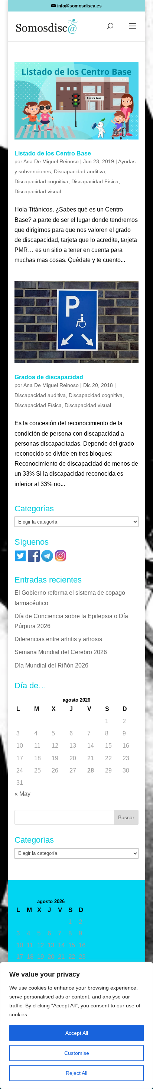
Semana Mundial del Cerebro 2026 (60, 652)
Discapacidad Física (94, 181)
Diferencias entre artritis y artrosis (58, 639)
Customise (76, 1053)
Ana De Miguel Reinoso (51, 161)
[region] (76, 1025)
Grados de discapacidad (48, 377)
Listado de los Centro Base (52, 153)
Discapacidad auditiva (79, 171)
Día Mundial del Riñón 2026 (51, 665)
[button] (133, 30)
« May (22, 794)
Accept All (76, 1033)
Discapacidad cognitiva (41, 181)
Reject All (76, 1073)
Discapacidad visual (37, 191)
